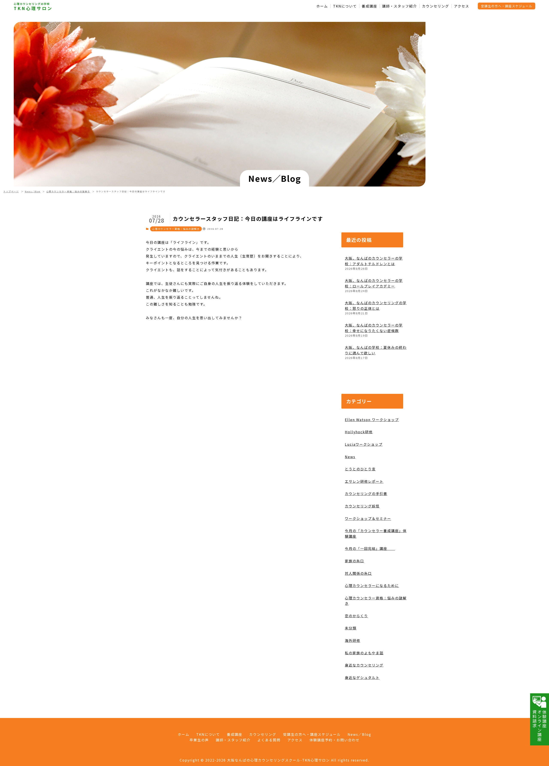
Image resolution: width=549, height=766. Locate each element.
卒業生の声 (199, 739)
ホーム (322, 6)
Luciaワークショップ (364, 444)
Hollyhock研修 (359, 431)
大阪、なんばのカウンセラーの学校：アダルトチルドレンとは (374, 261)
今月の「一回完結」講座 (370, 548)
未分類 (350, 628)
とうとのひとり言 (360, 468)
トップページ (11, 191)
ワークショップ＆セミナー (368, 518)
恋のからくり (356, 615)
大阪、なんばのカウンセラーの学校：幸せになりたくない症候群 (374, 327)
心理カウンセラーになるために (372, 585)
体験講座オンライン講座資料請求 (539, 725)
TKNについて (345, 6)
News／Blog (33, 191)
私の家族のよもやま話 (364, 652)
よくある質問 (269, 739)
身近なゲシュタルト (362, 677)
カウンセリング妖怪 (362, 506)
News (350, 456)
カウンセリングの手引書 (366, 493)
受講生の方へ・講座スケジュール (506, 6)
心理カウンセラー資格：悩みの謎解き (68, 191)
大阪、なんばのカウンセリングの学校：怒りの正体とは (376, 305)
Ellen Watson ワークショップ (372, 419)
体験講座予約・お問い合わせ (334, 739)
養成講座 (369, 6)
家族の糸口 (354, 560)
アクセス (461, 6)
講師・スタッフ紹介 (399, 6)
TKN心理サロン (33, 8)
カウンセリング (435, 6)
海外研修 (352, 640)
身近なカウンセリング (364, 665)
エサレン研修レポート (364, 481)
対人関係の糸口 (358, 573)
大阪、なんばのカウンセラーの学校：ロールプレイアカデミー (374, 283)
